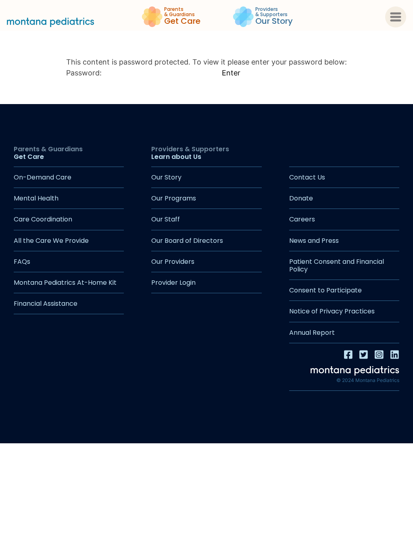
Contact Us (307, 177)
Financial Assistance (45, 303)
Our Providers (172, 261)
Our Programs (173, 198)
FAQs (22, 261)
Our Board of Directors (187, 240)
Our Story (166, 177)
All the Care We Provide (51, 240)
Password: (85, 73)
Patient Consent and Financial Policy (336, 265)
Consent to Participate (325, 290)
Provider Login (173, 282)
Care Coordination (43, 219)
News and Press (314, 240)
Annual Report (312, 332)
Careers (302, 219)
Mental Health (36, 198)
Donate (301, 198)
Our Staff (165, 219)
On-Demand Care (42, 177)
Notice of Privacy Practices (332, 311)
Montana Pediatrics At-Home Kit (65, 282)
